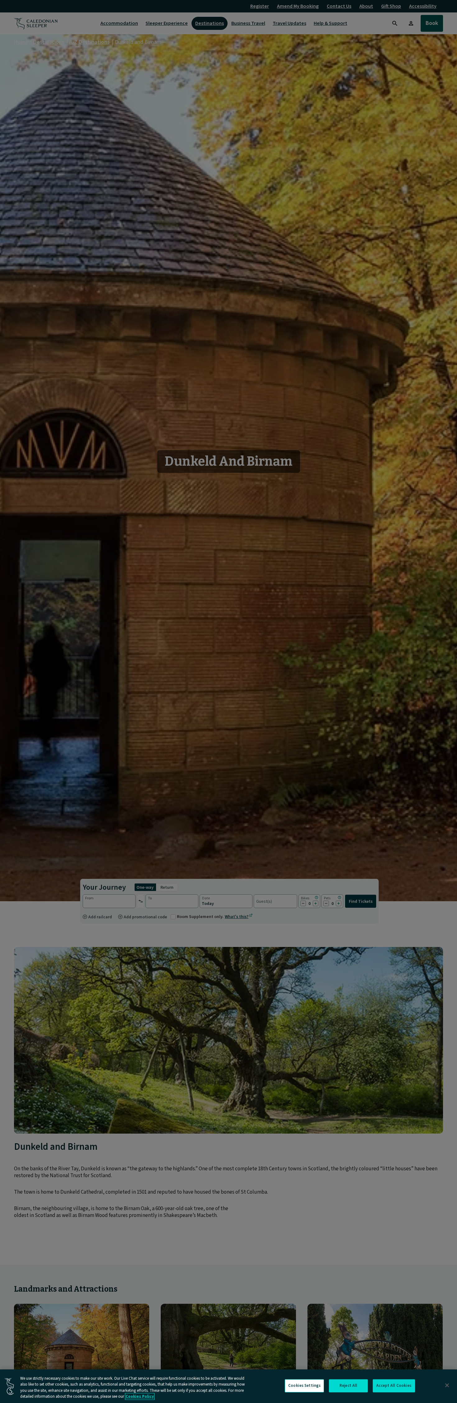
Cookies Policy (140, 1396)
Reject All (348, 1385)
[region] (228, 1386)
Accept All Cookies (393, 1385)
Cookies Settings (304, 1385)
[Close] (447, 1385)
